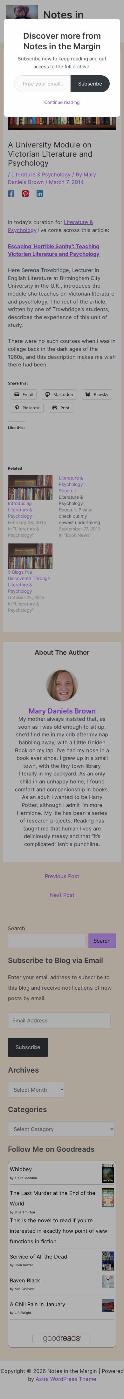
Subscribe (90, 83)
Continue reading (62, 102)
